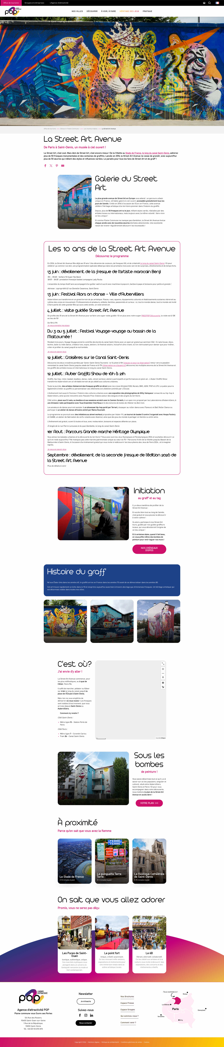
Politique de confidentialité (110, 1042)
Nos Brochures (127, 997)
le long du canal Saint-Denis (155, 153)
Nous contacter (85, 1023)
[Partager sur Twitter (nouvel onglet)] (51, 166)
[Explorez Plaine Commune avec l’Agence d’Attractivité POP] (10, 11)
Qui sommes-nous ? (129, 1016)
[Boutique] (204, 4)
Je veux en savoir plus (56, 352)
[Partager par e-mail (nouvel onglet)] (62, 166)
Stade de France (133, 153)
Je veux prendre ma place (58, 325)
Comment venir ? (128, 1023)
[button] (217, 3)
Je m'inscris (86, 1001)
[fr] (217, 3)
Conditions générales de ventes (131, 1042)
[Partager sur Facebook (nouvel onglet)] (45, 166)
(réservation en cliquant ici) (114, 365)
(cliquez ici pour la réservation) (136, 363)
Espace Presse (127, 1003)
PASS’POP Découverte (151, 316)
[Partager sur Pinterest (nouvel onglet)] (56, 166)
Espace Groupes (128, 1010)
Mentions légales (94, 1042)
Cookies (146, 1042)
